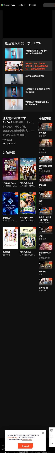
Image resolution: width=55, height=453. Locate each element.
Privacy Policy (12, 437)
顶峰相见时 (7, 217)
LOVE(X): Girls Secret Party (32, 217)
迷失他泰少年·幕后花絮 (29, 183)
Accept (25, 445)
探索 (34, 5)
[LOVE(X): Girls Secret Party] (28, 203)
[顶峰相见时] (10, 203)
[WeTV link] (8, 5)
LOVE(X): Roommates (12, 183)
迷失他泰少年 (25, 252)
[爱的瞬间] (10, 238)
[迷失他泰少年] (28, 238)
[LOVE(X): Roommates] (10, 169)
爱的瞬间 (6, 252)
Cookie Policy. (27, 440)
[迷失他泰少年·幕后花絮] (28, 169)
